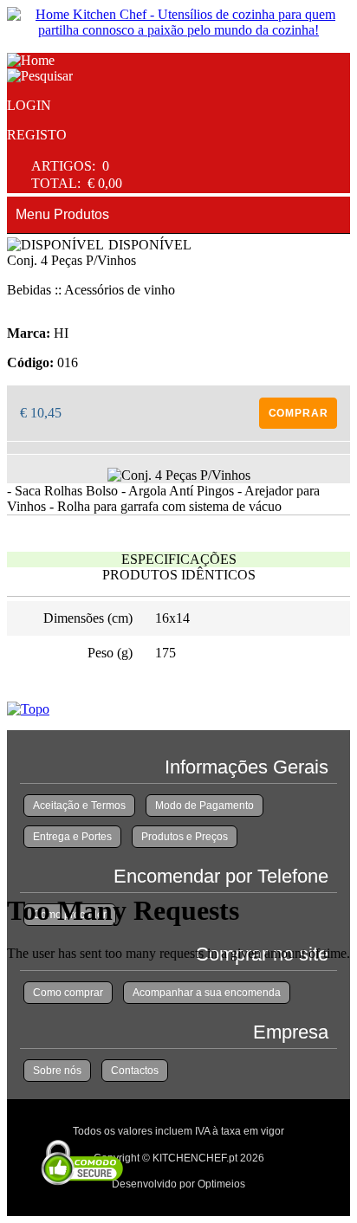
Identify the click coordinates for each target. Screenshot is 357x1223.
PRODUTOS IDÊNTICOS (179, 574)
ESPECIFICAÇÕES (179, 559)
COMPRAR (298, 413)
